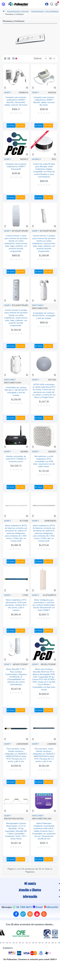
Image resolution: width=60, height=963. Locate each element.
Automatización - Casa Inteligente (44, 11)
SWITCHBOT (38, 305)
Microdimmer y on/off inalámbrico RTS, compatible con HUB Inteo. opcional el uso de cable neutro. (44, 461)
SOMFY (7, 92)
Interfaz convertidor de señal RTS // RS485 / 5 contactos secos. (16, 458)
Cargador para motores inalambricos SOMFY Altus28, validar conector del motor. (44, 101)
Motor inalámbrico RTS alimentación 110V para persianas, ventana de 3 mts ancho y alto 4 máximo (16, 605)
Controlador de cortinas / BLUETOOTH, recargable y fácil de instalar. (44, 315)
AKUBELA (36, 159)
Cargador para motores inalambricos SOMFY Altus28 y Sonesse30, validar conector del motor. (16, 101)
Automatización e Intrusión (18, 11)
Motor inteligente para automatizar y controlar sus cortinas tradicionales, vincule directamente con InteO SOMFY (44, 605)
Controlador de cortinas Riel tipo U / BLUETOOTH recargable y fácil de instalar (16, 391)
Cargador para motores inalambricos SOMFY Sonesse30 (16, 166)
